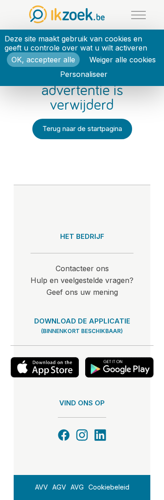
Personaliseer (84, 74)
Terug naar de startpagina (82, 128)
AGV (59, 487)
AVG (77, 487)
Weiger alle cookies (122, 59)
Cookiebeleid (108, 487)
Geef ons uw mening (82, 292)
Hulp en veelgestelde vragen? (82, 280)
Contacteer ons (82, 268)
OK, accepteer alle (43, 59)
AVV (41, 487)
